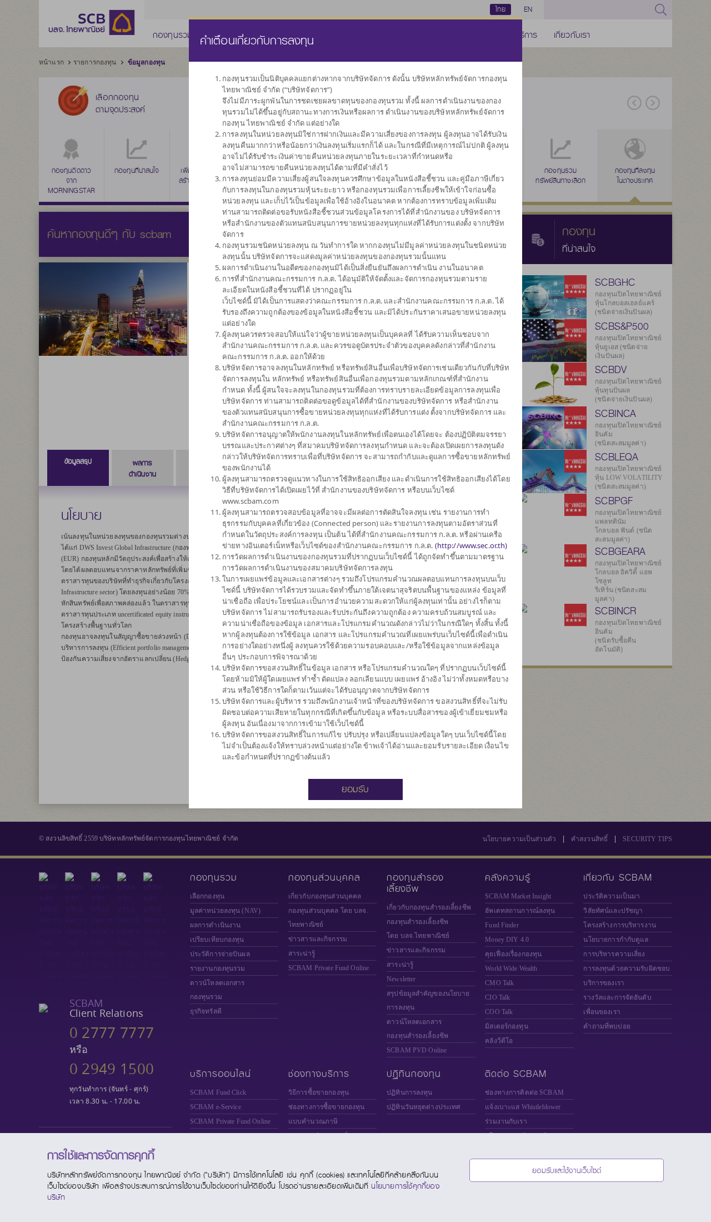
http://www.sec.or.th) (472, 545)
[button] (355, 788)
